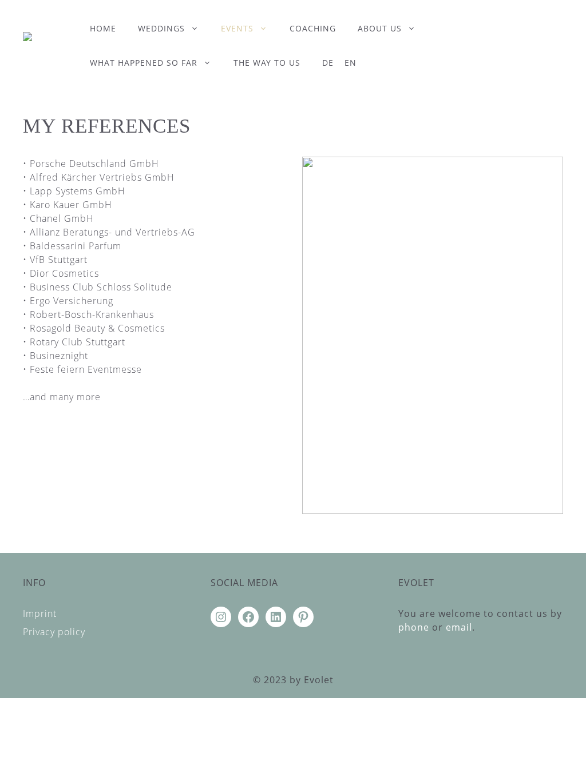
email (459, 627)
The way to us (266, 62)
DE (328, 62)
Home (103, 28)
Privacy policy (54, 631)
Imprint (40, 613)
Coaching (313, 28)
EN (351, 62)
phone (413, 627)
